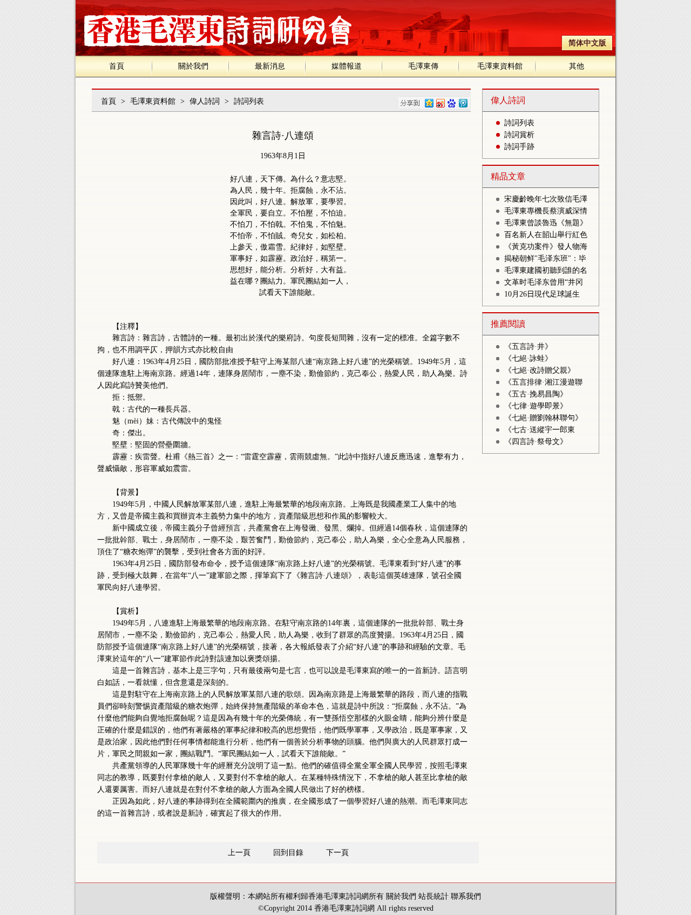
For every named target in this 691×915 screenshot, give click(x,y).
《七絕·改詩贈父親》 (539, 370)
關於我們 (193, 66)
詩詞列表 (249, 101)
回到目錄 (288, 853)
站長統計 (433, 896)
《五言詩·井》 (528, 346)
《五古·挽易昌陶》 (535, 394)
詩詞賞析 (519, 135)
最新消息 (270, 66)
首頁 (116, 66)
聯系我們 (466, 896)
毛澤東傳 (423, 66)
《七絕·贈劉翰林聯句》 (543, 418)
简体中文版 (587, 43)
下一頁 (337, 853)
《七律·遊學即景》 (535, 406)
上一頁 (239, 853)
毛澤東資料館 (500, 66)
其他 (576, 66)
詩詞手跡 (519, 147)
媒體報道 (346, 66)
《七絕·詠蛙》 (528, 358)
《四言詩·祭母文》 (535, 442)
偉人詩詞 (204, 101)
